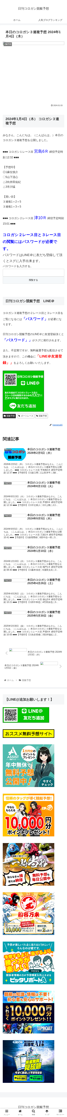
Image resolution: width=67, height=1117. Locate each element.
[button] (60, 606)
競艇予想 (11, 416)
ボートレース (27, 416)
